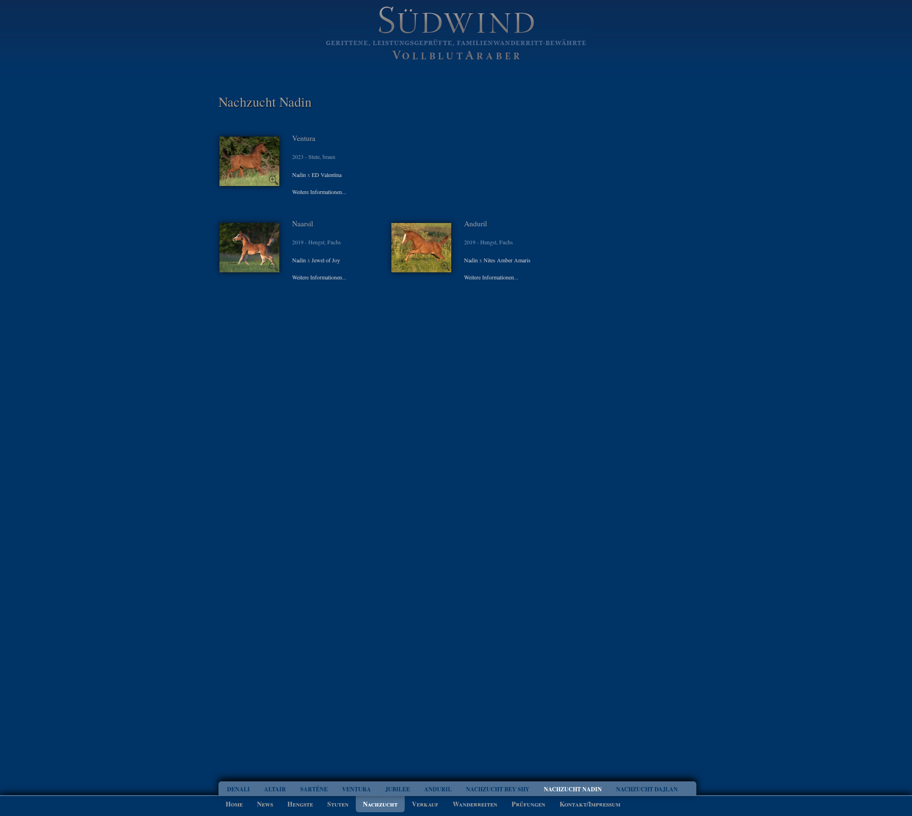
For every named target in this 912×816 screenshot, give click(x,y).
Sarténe (314, 789)
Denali (238, 789)
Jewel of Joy (326, 260)
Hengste (300, 804)
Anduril (438, 789)
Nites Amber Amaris (507, 260)
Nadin (299, 174)
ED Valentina (327, 174)
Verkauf (425, 804)
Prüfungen (528, 804)
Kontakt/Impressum (590, 804)
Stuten (338, 804)
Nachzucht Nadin (573, 789)
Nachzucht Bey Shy (498, 789)
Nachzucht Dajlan (647, 789)
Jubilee (397, 789)
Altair (275, 789)
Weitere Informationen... (319, 191)
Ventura (356, 789)
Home (234, 804)
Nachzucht (380, 804)
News (265, 804)
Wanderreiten (475, 804)
